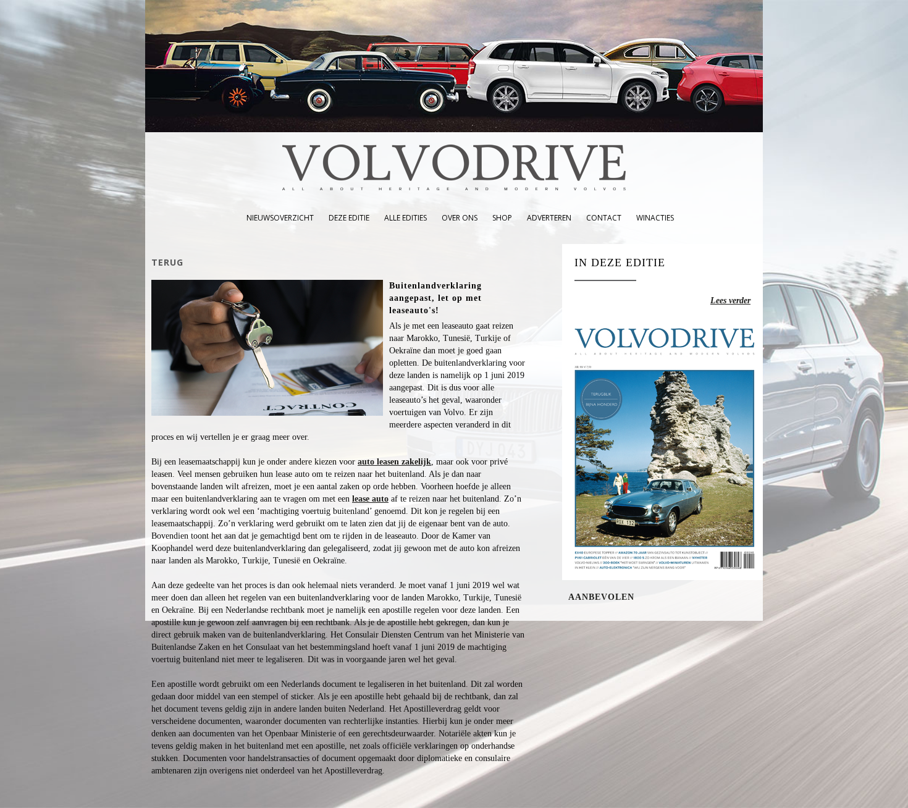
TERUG (167, 262)
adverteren (549, 218)
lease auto (370, 498)
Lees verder (730, 300)
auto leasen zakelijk (394, 461)
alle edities (405, 218)
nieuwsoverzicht (280, 218)
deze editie (349, 218)
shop (502, 218)
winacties (655, 218)
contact (603, 218)
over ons (459, 218)
